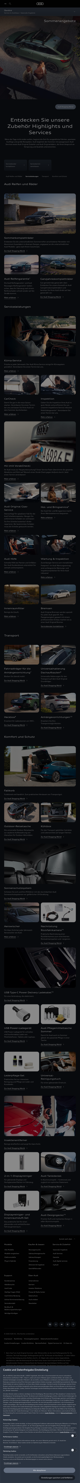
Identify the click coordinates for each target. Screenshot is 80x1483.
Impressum (6, 1415)
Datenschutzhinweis (66, 1413)
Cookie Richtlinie (49, 1413)
